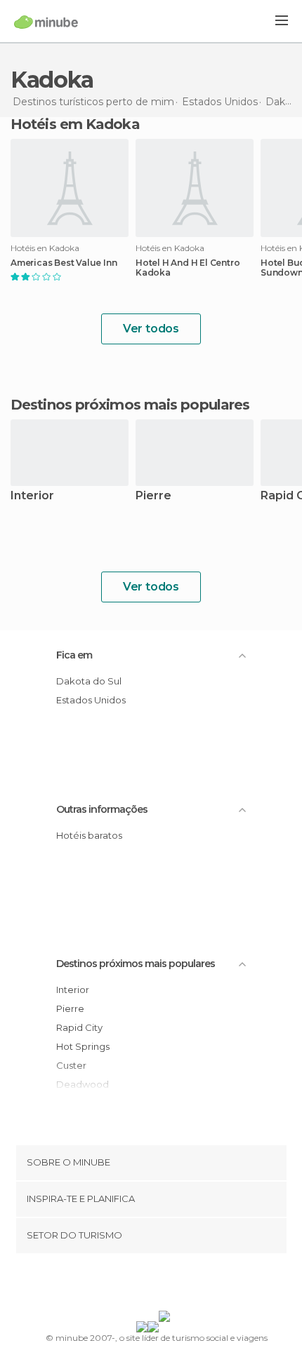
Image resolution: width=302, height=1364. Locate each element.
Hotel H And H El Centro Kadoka (187, 268)
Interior (32, 496)
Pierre (153, 496)
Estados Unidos (91, 699)
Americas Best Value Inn (64, 263)
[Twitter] (147, 1284)
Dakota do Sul (89, 681)
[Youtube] (184, 1284)
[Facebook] (129, 1284)
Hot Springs (83, 1046)
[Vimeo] (165, 1284)
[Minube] (46, 22)
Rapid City (79, 1027)
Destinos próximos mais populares (130, 405)
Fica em (74, 655)
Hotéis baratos (89, 835)
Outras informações (101, 809)
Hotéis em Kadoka (75, 124)
